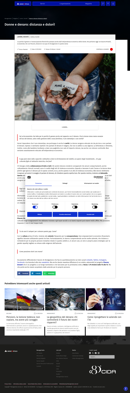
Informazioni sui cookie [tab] (91, 183)
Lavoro (21, 18)
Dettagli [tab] (65, 183)
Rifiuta (40, 214)
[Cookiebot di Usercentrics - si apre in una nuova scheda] (95, 177)
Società (25, 18)
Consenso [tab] (38, 183)
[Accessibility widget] (126, 389)
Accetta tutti (90, 214)
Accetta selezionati (65, 214)
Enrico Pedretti (23, 49)
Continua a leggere (102, 49)
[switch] (55, 207)
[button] (23, 273)
